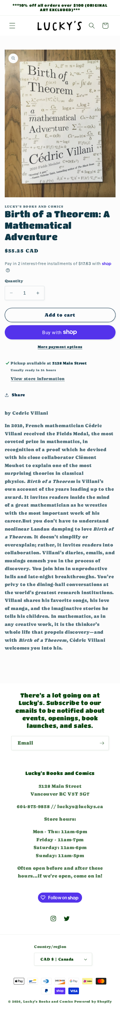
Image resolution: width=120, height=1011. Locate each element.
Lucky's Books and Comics (48, 1001)
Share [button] (18, 394)
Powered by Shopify (93, 1001)
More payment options (60, 347)
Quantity (14, 281)
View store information (38, 378)
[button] (12, 25)
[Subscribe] (102, 743)
